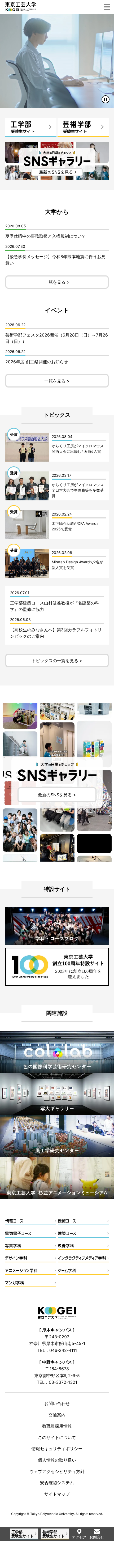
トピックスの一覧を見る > (57, 660)
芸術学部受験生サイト (53, 1534)
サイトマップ (57, 1494)
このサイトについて (57, 1437)
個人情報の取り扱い (57, 1460)
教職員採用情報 (57, 1426)
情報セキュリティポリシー (57, 1448)
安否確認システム (57, 1482)
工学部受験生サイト (22, 1534)
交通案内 (57, 1414)
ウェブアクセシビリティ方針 (57, 1471)
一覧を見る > (57, 282)
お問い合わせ (57, 1403)
